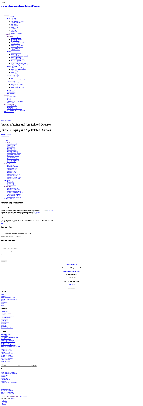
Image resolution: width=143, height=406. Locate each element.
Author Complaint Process (17, 42)
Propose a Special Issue (17, 84)
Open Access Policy (16, 53)
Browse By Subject (12, 18)
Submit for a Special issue (14, 197)
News (2, 303)
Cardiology (13, 19)
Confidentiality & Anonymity (18, 63)
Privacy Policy (14, 54)
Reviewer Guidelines (12, 151)
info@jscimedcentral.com (71, 264)
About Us (3, 296)
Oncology (13, 30)
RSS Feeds (10, 107)
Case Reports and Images (17, 21)
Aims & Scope (11, 145)
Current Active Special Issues (15, 192)
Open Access (10, 102)
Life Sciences (14, 25)
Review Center (11, 90)
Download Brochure (5, 396)
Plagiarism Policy (15, 41)
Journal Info (7, 142)
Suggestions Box (11, 162)
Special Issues (11, 81)
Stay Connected (9, 104)
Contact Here (15, 396)
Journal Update (11, 157)
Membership (14, 72)
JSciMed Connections (13, 75)
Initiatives (7, 89)
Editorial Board (11, 147)
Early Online (10, 182)
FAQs (2, 305)
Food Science (14, 24)
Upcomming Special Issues (14, 194)
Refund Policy (14, 71)
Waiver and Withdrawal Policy (19, 69)
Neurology (13, 28)
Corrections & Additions (17, 47)
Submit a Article (9, 198)
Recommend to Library (13, 159)
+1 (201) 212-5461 (71, 284)
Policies (9, 51)
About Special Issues (12, 188)
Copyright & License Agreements (19, 56)
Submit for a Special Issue (17, 87)
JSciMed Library (11, 92)
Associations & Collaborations (18, 79)
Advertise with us (15, 76)
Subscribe (13, 78)
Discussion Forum (12, 93)
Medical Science (15, 27)
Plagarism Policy (11, 172)
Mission (9, 98)
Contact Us (4, 302)
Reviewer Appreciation (13, 156)
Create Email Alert (12, 106)
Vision (9, 99)
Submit (34, 365)
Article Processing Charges (18, 68)
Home (6, 140)
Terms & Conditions (16, 57)
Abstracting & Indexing (13, 154)
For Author (10, 36)
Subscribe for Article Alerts (8, 297)
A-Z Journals (10, 16)
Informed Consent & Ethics (18, 60)
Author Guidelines (15, 48)
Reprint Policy (14, 74)
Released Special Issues (13, 195)
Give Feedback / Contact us (14, 109)
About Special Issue (16, 82)
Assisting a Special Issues (14, 191)
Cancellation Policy (16, 44)
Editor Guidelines (11, 150)
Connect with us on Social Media (16, 110)
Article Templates (15, 50)
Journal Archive (11, 185)
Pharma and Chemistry (17, 33)
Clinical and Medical (16, 22)
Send (2, 223)
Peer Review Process (16, 39)
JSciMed (13, 398)
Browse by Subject (6, 313)
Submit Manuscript (9, 112)
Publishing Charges (12, 66)
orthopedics (14, 31)
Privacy (4, 404)
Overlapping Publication (17, 45)
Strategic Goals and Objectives (15, 101)
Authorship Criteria (16, 38)
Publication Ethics (15, 62)
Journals (6, 15)
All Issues (7, 180)
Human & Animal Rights (17, 59)
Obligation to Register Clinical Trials (20, 65)
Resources (7, 34)
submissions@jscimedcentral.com (71, 271)
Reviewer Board (11, 148)
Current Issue (10, 183)
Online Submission (23, 396)
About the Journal (12, 144)
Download (50, 210)
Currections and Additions (14, 177)
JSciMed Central (11, 96)
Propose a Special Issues (13, 189)
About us (6, 95)
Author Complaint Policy (13, 174)
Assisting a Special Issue (17, 85)
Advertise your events (13, 160)
